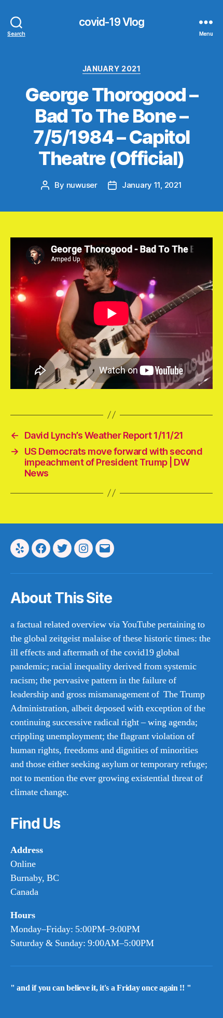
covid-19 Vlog (112, 22)
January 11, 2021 (152, 185)
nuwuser (81, 185)
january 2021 (111, 68)
